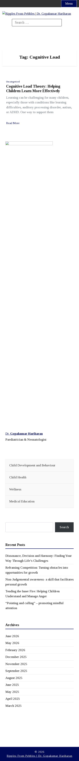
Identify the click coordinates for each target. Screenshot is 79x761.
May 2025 (12, 692)
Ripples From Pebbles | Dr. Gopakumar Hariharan (39, 756)
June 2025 (12, 685)
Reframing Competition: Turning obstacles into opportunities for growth (36, 570)
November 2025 (16, 664)
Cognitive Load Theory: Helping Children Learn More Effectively (33, 88)
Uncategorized (13, 81)
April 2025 (12, 699)
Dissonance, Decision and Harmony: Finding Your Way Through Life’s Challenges (38, 558)
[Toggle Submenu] (67, 465)
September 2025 (16, 671)
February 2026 (15, 650)
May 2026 (12, 643)
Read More (13, 123)
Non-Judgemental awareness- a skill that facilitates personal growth (39, 582)
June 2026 (12, 636)
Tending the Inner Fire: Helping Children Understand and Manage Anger (32, 593)
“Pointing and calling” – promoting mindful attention (34, 605)
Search (64, 527)
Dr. (24, 433)
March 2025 (13, 706)
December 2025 (16, 657)
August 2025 (13, 678)
